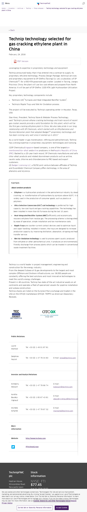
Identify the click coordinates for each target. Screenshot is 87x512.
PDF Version (22, 61)
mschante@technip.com (63, 411)
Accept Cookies (61, 507)
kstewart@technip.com (62, 387)
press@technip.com (68, 358)
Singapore (28, 148)
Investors (11, 8)
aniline (35, 150)
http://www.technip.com (36, 438)
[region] (43, 500)
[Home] (43, 3)
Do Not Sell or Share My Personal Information (34, 507)
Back (12, 30)
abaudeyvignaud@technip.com (66, 399)
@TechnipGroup (32, 447)
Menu (3, 3)
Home (4, 8)
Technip (28, 8)
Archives (20, 8)
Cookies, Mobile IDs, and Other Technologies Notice (52, 501)
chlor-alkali (23, 150)
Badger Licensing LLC (21, 165)
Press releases (39, 8)
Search (83, 3)
